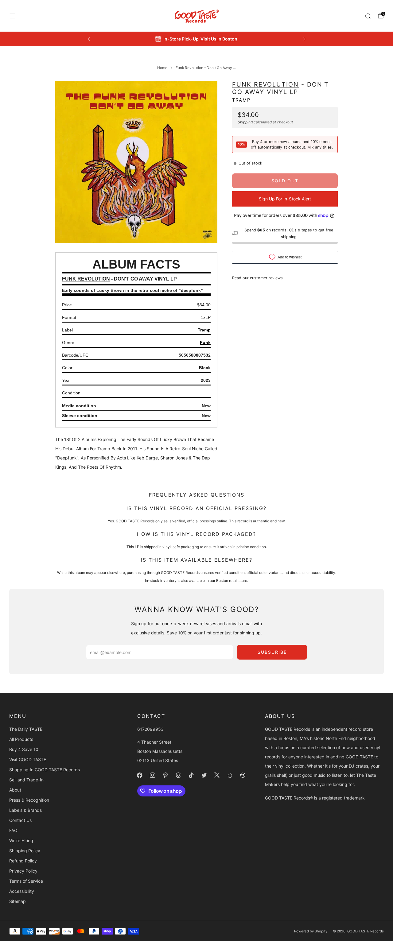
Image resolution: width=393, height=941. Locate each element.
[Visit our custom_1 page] (230, 775)
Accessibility (21, 891)
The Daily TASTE (25, 729)
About (15, 789)
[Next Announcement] (305, 39)
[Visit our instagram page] (152, 775)
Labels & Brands (25, 810)
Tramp (241, 100)
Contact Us (20, 820)
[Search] (368, 16)
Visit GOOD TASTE (27, 759)
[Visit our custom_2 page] (242, 775)
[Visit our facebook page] (139, 775)
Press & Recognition (29, 800)
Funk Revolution (265, 84)
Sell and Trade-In (26, 779)
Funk (205, 342)
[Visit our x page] (217, 775)
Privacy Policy (23, 870)
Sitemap (17, 901)
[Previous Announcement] (89, 39)
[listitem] (196, 39)
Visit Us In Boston (218, 38)
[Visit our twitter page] (204, 775)
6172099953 (150, 729)
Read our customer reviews (257, 277)
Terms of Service (26, 881)
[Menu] (12, 16)
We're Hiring (21, 840)
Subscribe (272, 652)
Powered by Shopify (310, 931)
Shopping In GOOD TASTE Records (44, 769)
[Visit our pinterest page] (165, 775)
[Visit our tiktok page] (191, 775)
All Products (21, 739)
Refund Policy (23, 860)
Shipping (245, 121)
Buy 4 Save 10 (23, 749)
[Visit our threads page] (178, 775)
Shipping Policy (24, 850)
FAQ (13, 830)
